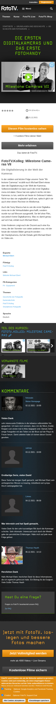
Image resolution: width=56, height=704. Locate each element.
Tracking (7, 689)
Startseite (8, 26)
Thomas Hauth (32, 548)
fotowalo (29, 398)
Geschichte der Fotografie (13, 297)
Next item (52, 345)
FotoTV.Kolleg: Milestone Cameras (27, 333)
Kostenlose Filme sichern (28, 670)
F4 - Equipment (9, 286)
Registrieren (46, 2)
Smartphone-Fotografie (12, 307)
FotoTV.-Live (29, 16)
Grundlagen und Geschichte (31, 26)
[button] (28, 77)
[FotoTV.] (9, 8)
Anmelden (33, 2)
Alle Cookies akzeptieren (14, 701)
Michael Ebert (8, 256)
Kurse (16, 16)
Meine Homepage (33, 401)
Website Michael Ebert (11, 275)
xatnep (29, 448)
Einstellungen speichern (39, 701)
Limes (28, 496)
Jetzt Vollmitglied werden (28, 653)
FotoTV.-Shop (45, 16)
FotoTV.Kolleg (8, 266)
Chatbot (7, 695)
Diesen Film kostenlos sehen (27, 128)
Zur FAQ (8, 609)
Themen (6, 16)
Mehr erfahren (27, 145)
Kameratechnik (9, 300)
